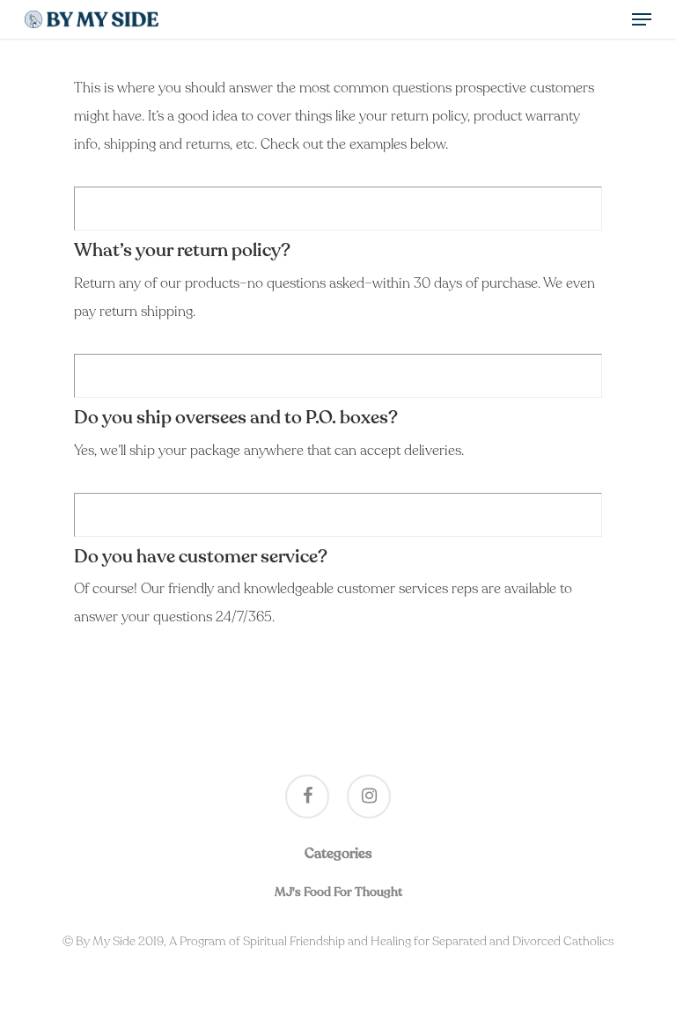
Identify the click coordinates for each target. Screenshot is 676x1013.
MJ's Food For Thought (338, 892)
